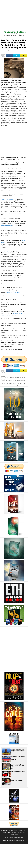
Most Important (14, 834)
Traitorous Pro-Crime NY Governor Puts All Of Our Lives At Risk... (18, 779)
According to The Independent (9, 199)
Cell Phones (5, 377)
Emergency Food (12, 832)
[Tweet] (16, 55)
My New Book (4, 830)
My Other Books (13, 830)
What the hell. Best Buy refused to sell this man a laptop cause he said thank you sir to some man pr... (18, 765)
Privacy (4, 832)
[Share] (9, 55)
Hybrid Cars (17, 377)
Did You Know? (21, 832)
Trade (3, 376)
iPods (21, 377)
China (9, 377)
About (25, 830)
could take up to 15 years (13, 292)
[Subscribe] (23, 55)
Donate (20, 830)
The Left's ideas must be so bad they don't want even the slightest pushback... (18, 750)
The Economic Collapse (14, 32)
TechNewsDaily (5, 251)
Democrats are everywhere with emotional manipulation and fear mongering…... (18, 758)
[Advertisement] (14, 15)
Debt (12, 377)
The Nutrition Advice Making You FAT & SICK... (18, 772)
